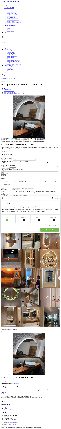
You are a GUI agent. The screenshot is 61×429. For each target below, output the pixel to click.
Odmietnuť (30, 229)
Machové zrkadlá (11, 17)
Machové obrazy (10, 31)
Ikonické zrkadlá (9, 8)
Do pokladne (16, 383)
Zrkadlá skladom (10, 21)
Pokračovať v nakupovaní (6, 383)
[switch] (23, 220)
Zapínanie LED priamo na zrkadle (9, 165)
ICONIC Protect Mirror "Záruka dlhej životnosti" (12, 169)
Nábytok (9, 28)
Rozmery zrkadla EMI (6, 157)
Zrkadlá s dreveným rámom (13, 18)
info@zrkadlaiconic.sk (12, 422)
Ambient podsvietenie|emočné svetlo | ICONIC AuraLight (14, 161)
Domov (5, 3)
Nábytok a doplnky (10, 25)
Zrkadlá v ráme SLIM (12, 14)
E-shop (5, 5)
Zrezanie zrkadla (4, 164)
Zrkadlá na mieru (11, 12)
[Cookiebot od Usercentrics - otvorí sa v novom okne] (52, 198)
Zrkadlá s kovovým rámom (13, 20)
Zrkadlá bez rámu (11, 16)
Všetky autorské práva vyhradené (8, 78)
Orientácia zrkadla (5, 168)
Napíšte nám (3, 392)
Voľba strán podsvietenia (6, 159)
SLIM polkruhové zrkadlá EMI (11, 92)
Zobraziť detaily (52, 225)
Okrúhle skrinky (10, 29)
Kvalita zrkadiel (10, 10)
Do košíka (3, 175)
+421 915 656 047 (12, 424)
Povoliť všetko (50, 229)
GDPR (5, 408)
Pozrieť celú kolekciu (12, 50)
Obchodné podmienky (9, 409)
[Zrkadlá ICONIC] (10, 1)
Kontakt (5, 33)
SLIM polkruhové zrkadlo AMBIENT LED (14, 93)
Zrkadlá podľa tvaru (11, 13)
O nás (5, 32)
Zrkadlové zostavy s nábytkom (14, 22)
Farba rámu (3, 158)
